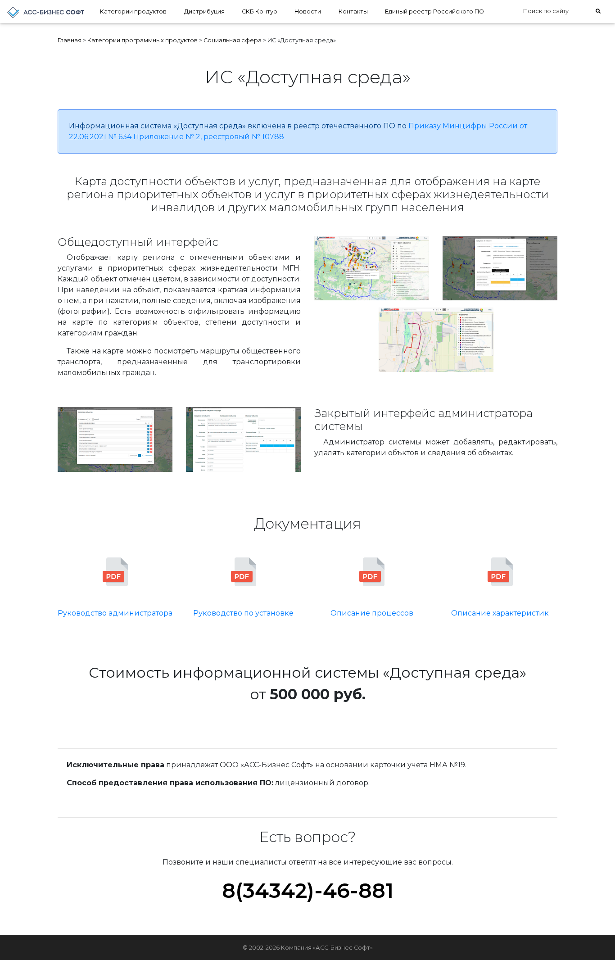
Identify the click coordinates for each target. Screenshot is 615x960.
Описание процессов (371, 613)
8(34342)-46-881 (307, 890)
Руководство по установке (243, 613)
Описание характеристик (500, 613)
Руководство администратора (115, 613)
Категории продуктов (133, 11)
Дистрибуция (204, 11)
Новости (307, 11)
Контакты (353, 11)
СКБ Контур (259, 11)
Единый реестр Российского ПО (434, 11)
